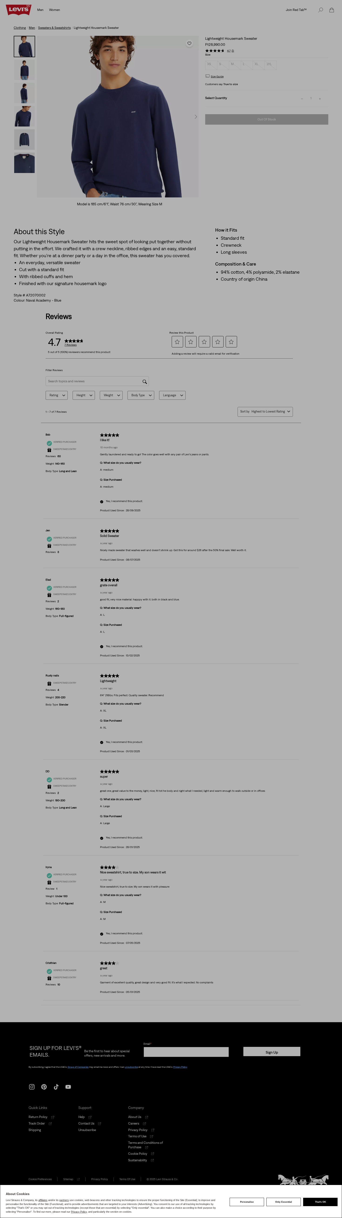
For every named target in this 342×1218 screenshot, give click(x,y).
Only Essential (283, 1202)
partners (64, 1200)
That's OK (320, 1202)
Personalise (247, 1202)
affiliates (42, 1200)
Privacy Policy (79, 1211)
